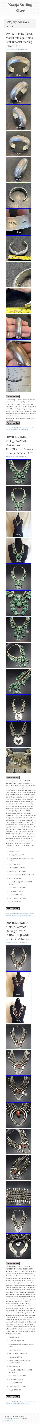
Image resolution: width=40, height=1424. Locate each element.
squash (15, 915)
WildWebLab (9, 1421)
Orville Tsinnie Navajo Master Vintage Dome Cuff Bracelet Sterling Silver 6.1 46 (19, 39)
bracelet (22, 427)
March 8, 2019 (9, 456)
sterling (18, 429)
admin (17, 49)
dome (28, 427)
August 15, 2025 (10, 49)
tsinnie (22, 429)
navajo (7, 429)
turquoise (24, 915)
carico (26, 913)
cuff (26, 427)
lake (30, 913)
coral (26, 1401)
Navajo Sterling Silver (20, 7)
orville (12, 427)
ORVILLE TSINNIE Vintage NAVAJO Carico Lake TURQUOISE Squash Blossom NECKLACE (19, 445)
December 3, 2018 (10, 942)
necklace (8, 915)
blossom (22, 913)
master (32, 427)
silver (14, 429)
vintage (26, 429)
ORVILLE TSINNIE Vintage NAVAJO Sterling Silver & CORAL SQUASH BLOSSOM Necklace (19, 930)
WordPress (16, 1418)
